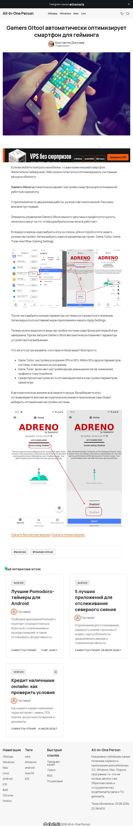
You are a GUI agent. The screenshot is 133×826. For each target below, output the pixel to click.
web (27, 756)
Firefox (7, 801)
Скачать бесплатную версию (30, 535)
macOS (29, 773)
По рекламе (55, 781)
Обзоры (52, 13)
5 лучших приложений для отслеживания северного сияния (95, 600)
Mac (76, 13)
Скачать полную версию (68, 535)
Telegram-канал (54, 763)
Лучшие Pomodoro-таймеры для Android (32, 597)
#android (20, 552)
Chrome (8, 795)
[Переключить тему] (122, 13)
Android (7, 779)
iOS (5, 784)
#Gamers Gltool (43, 552)
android (18, 582)
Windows (65, 13)
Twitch (51, 770)
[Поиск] (127, 13)
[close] (129, 4)
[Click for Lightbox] (66, 278)
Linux (84, 13)
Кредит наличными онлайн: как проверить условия (33, 686)
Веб (5, 790)
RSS (49, 776)
